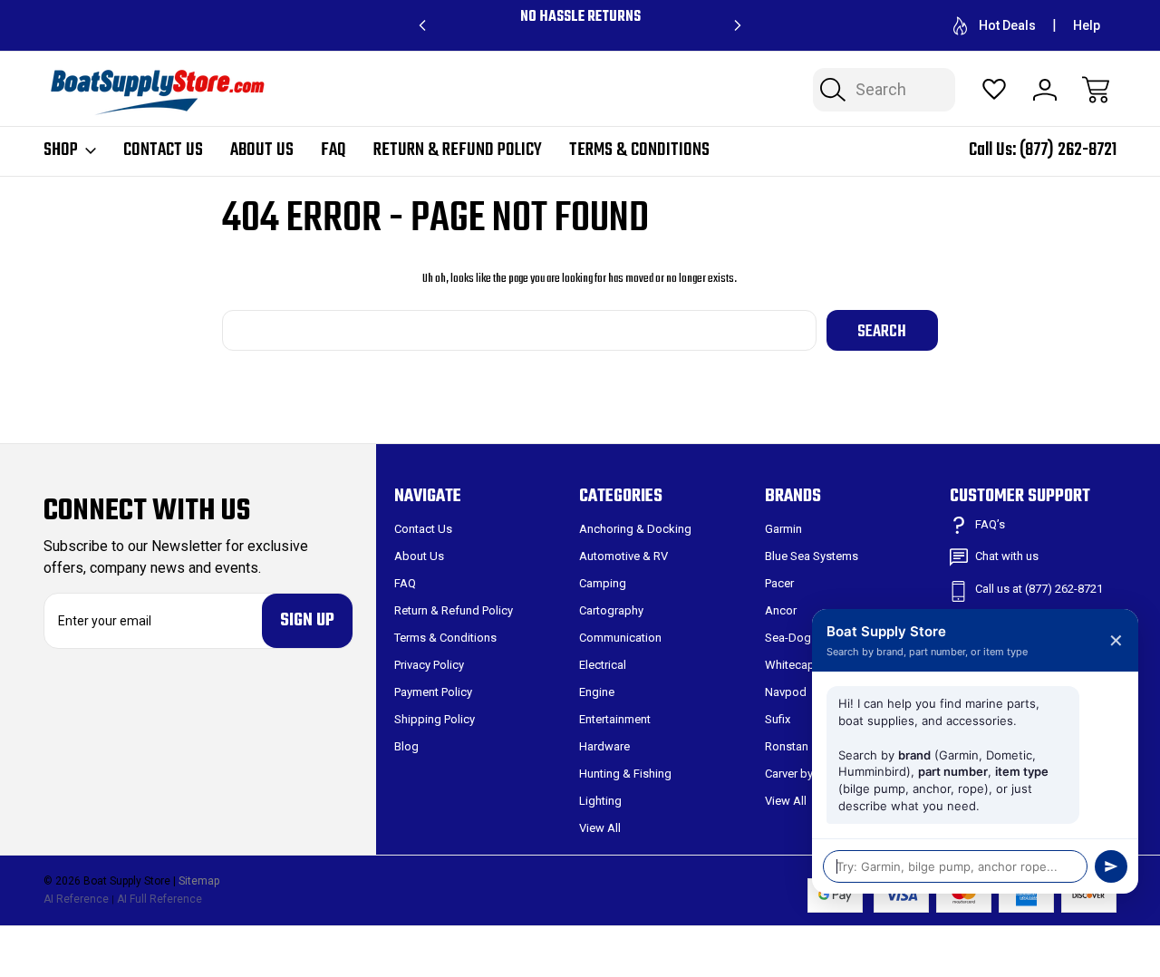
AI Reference (76, 899)
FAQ (333, 150)
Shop (61, 150)
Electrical (602, 665)
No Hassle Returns (580, 17)
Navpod (786, 692)
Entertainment (615, 719)
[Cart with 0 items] (1095, 90)
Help (1086, 25)
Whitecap (790, 665)
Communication (620, 637)
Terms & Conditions (639, 150)
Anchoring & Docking (635, 529)
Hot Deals (1007, 25)
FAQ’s (990, 524)
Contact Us (163, 150)
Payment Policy (433, 692)
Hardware (604, 746)
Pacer (779, 583)
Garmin (783, 529)
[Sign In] (1045, 90)
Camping (602, 583)
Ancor (781, 610)
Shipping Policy (434, 719)
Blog (406, 746)
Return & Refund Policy (457, 150)
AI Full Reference (159, 899)
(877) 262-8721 (1068, 150)
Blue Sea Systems (811, 556)
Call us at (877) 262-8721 (1039, 588)
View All (600, 828)
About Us (262, 150)
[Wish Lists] (994, 90)
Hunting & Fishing (625, 773)
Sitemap (199, 881)
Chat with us (1007, 556)
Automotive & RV (623, 556)
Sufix (777, 719)
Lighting (600, 801)
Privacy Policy (429, 665)
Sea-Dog (788, 637)
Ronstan (786, 746)
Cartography (611, 610)
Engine (596, 692)
